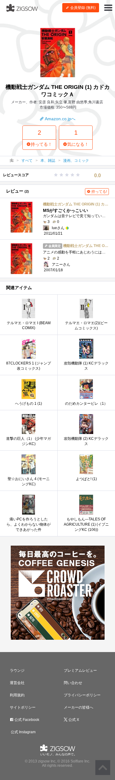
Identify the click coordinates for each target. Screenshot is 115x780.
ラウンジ (17, 670)
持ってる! (98, 191)
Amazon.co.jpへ (59, 118)
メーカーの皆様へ (78, 707)
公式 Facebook (26, 720)
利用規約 (17, 695)
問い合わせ (73, 683)
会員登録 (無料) (82, 8)
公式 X (73, 720)
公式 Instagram (23, 732)
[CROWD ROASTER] (57, 593)
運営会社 (17, 683)
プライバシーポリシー (82, 695)
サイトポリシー (23, 707)
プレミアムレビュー (80, 670)
